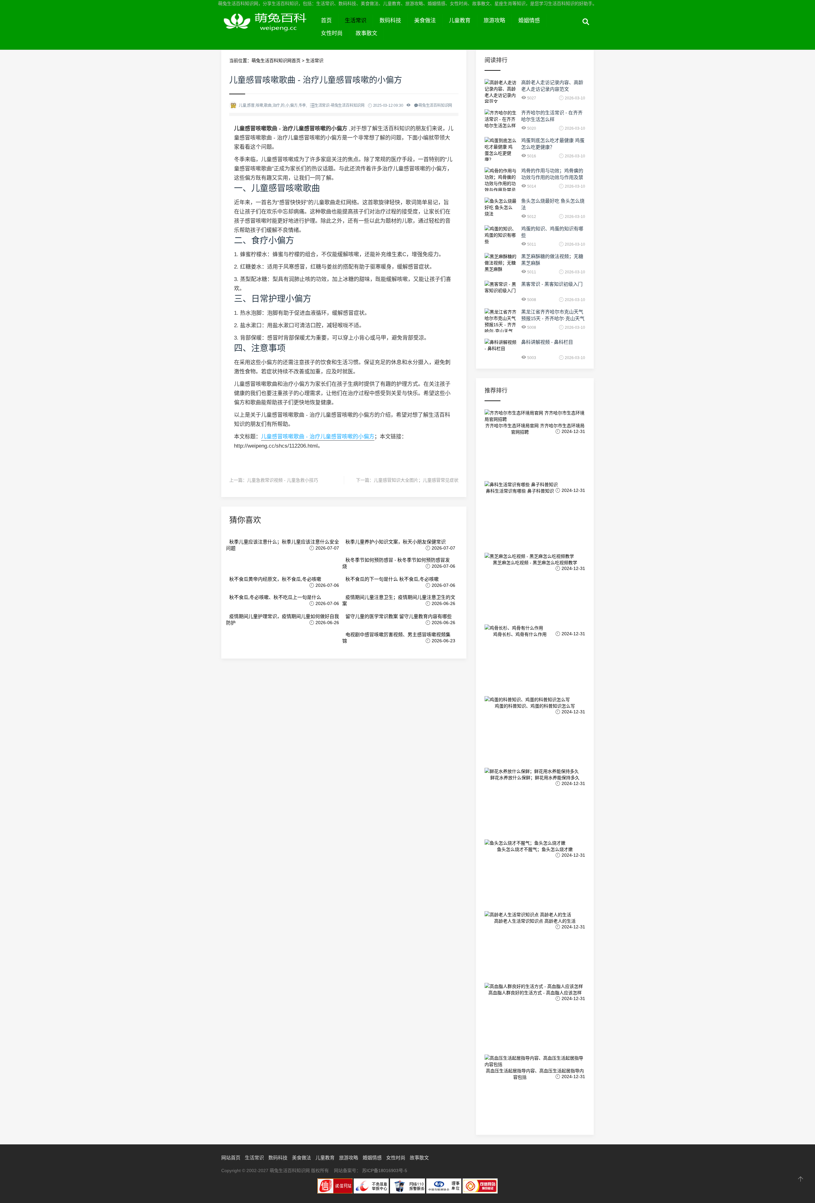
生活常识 (355, 21)
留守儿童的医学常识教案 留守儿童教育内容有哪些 (398, 616)
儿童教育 (460, 21)
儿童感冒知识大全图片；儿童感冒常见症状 (416, 480)
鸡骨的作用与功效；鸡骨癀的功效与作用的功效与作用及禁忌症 (552, 177)
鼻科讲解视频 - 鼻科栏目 (547, 342)
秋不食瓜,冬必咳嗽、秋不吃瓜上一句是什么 (275, 597)
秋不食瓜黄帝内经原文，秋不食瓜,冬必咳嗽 (275, 579)
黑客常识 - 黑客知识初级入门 (552, 284)
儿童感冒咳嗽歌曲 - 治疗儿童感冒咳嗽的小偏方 (317, 437)
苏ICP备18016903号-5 (384, 1170)
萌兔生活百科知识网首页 (276, 60)
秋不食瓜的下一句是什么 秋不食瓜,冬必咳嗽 (392, 579)
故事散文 (366, 33)
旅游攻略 (494, 21)
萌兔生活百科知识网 (268, 28)
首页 (326, 21)
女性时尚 (332, 33)
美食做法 (425, 21)
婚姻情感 (529, 21)
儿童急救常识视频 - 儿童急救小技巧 (282, 480)
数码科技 (390, 21)
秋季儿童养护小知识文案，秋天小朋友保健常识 (395, 541)
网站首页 (230, 1157)
